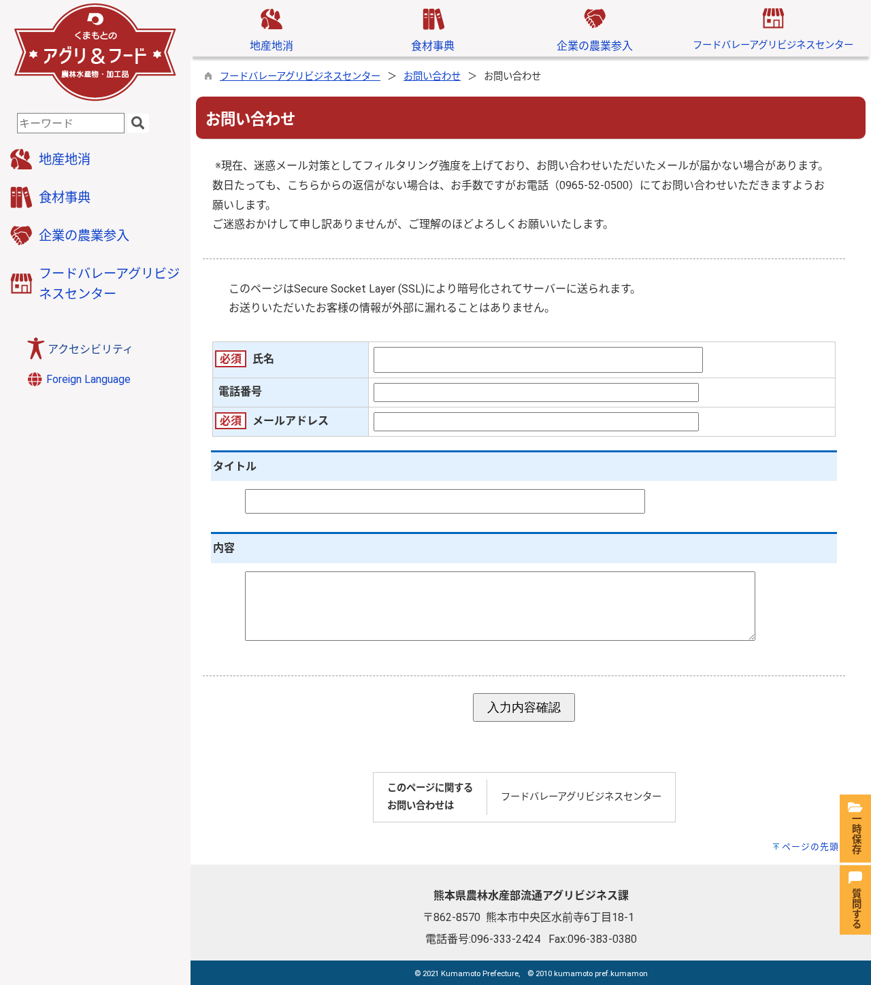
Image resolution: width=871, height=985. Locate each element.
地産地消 (271, 45)
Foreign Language (87, 379)
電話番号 (240, 391)
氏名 (263, 358)
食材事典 (433, 45)
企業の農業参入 (595, 45)
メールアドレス (290, 420)
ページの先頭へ (815, 846)
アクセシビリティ (90, 349)
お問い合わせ (432, 76)
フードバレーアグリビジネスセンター (773, 45)
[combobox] (71, 123)
